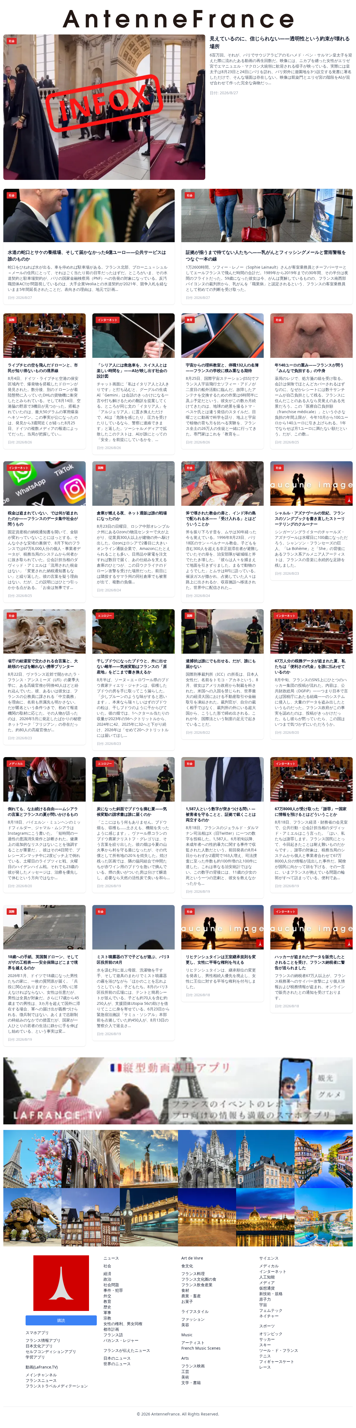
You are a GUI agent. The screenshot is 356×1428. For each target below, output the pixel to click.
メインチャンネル (41, 1374)
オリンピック (271, 1333)
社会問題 (111, 1284)
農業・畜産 (191, 1295)
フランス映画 (193, 1365)
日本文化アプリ (39, 1345)
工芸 (185, 1371)
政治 (107, 1279)
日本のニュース (117, 1358)
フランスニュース (41, 1380)
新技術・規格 (271, 1293)
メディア (267, 1282)
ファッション (193, 1319)
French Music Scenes (201, 1348)
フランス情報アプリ (43, 1340)
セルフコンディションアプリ (51, 1351)
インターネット (272, 1271)
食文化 (187, 1265)
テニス (265, 1355)
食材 (185, 1290)
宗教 (107, 1318)
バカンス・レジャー (121, 1340)
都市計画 (111, 1329)
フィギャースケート (276, 1361)
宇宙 (263, 1304)
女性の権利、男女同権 (122, 1323)
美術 (185, 1377)
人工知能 (267, 1277)
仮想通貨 (267, 1288)
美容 (185, 1324)
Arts (185, 1358)
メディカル (269, 1265)
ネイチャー (269, 1315)
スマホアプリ (37, 1332)
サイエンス (269, 1258)
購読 (61, 1320)
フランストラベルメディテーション (57, 1386)
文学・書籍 (191, 1382)
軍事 (107, 1312)
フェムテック (271, 1310)
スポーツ (267, 1325)
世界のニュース (117, 1363)
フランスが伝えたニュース (126, 1350)
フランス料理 (193, 1273)
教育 (107, 1301)
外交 (107, 1295)
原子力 (265, 1299)
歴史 (107, 1307)
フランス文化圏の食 (198, 1279)
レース (265, 1367)
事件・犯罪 (113, 1290)
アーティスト (193, 1342)
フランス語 (113, 1334)
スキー (265, 1344)
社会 (107, 1265)
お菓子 (187, 1301)
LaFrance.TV (45, 1367)
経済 (107, 1273)
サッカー (267, 1339)
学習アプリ (35, 1357)
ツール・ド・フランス (278, 1350)
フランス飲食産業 (196, 1284)
